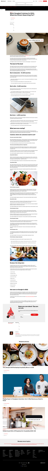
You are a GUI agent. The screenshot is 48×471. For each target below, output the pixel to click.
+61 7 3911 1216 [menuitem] (40, 1)
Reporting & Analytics (21, 444)
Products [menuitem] (14, 1)
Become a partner (23, 453)
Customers (4, 456)
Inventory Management (28, 443)
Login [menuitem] (33, 1)
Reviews (34, 452)
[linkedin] (26, 462)
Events (27, 454)
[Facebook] (13, 25)
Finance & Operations (19, 443)
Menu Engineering (41, 443)
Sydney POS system (17, 452)
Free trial (45, 1)
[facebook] (19, 462)
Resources (28, 450)
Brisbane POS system (17, 454)
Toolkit (21, 454)
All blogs (2, 6)
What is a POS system (17, 451)
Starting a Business (31, 444)
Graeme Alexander (6, 370)
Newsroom (34, 456)
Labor (31, 443)
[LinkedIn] (13, 30)
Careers (34, 453)
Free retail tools (28, 452)
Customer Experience (13, 443)
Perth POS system (17, 456)
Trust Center (34, 454)
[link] (40, 1)
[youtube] (28, 462)
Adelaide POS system (17, 455)
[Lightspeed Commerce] (3, 1)
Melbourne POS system (17, 453)
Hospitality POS (11, 450)
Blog (27, 451)
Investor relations (35, 457)
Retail (8, 6)
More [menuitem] (36, 1)
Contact (34, 451)
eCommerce (14, 6)
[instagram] (23, 462)
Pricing (3, 452)
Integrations (10, 454)
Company (5, 6)
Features (4, 451)
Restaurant (11, 6)
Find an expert (22, 452)
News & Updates (10, 323)
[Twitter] (19, 326)
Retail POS (4, 450)
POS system (16, 450)
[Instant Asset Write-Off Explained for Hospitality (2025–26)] (24, 429)
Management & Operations (35, 443)
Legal (33, 455)
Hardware (4, 453)
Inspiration (23, 443)
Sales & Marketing (26, 444)
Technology (35, 444)
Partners (22, 450)
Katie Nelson (17, 333)
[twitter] (21, 462)
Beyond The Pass (6, 443)
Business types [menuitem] (9, 1)
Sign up (34, 314)
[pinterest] (25, 462)
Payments (17, 444)
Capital (10, 443)
